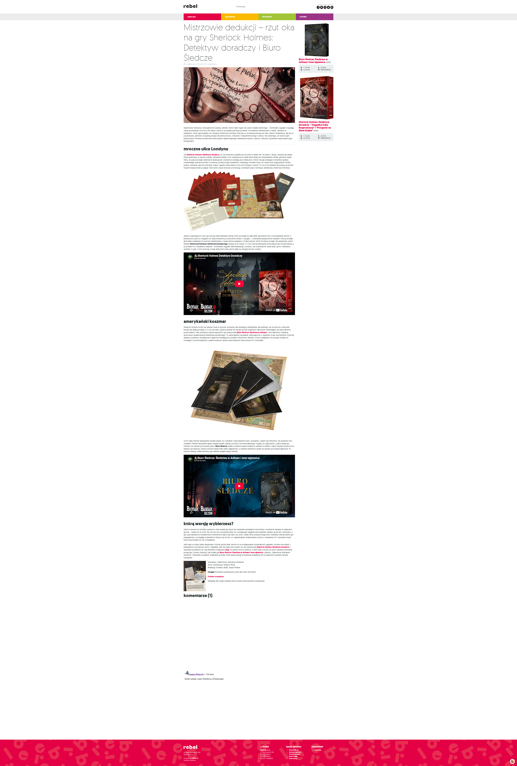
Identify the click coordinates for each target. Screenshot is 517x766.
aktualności (267, 16)
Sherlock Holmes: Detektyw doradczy (203, 154)
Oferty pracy (293, 759)
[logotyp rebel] (192, 5)
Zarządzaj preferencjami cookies (512, 761)
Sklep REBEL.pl (293, 750)
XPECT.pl (195, 758)
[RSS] (331, 7)
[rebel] (192, 748)
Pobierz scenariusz (216, 576)
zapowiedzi (230, 16)
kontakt (303, 16)
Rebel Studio (293, 756)
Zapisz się (318, 750)
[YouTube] (328, 7)
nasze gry (192, 16)
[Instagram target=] (325, 7)
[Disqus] (258, 633)
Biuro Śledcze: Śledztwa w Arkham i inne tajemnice (241, 552)
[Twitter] (321, 7)
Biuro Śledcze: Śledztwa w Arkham (252, 332)
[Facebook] (318, 7)
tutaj (227, 550)
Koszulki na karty (294, 754)
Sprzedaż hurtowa (295, 752)
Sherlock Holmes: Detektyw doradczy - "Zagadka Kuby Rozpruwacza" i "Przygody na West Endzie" (315, 126)
